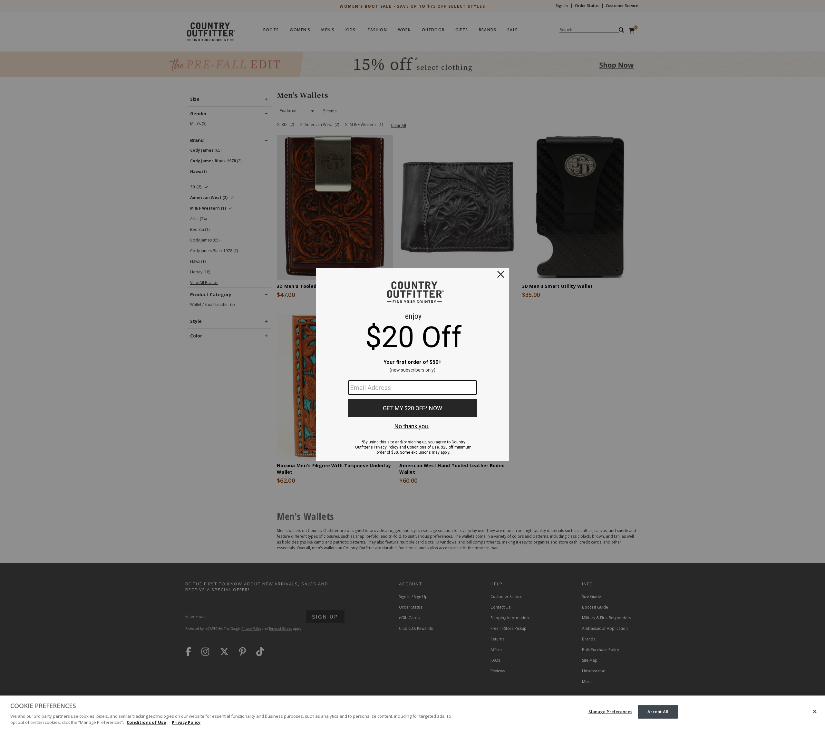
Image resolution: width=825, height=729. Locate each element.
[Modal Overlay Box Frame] (412, 364)
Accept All (657, 712)
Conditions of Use (146, 722)
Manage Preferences (610, 712)
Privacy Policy (186, 722)
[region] (412, 712)
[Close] (815, 712)
